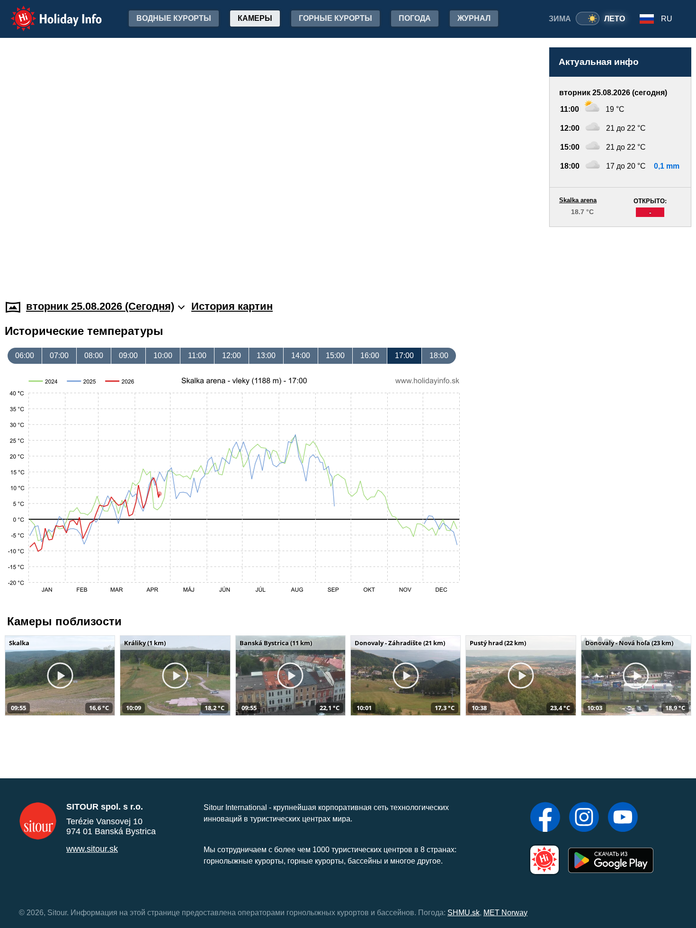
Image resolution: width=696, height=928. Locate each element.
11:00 (197, 355)
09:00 (128, 355)
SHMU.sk (463, 913)
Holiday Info (47, 12)
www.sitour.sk (92, 849)
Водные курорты (173, 18)
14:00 (300, 355)
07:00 (59, 355)
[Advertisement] (620, 254)
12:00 (231, 355)
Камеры (255, 18)
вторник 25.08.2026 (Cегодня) (100, 306)
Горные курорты (335, 18)
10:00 (162, 355)
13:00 (266, 355)
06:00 (24, 355)
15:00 (335, 355)
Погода (415, 18)
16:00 (369, 355)
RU (666, 19)
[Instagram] (584, 818)
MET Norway (505, 913)
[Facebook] (545, 818)
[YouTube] (623, 818)
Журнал (474, 18)
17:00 (404, 355)
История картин (232, 306)
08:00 (93, 355)
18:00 (438, 355)
